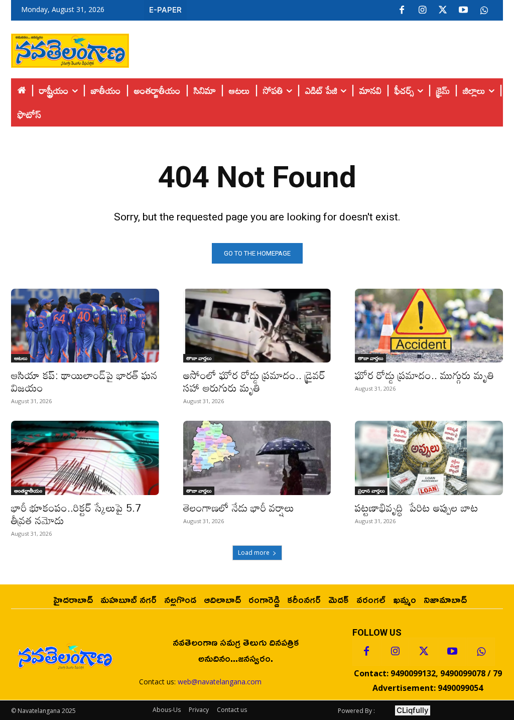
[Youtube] (463, 11)
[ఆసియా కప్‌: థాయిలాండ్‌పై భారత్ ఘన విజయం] (85, 326)
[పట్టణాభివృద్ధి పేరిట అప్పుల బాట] (429, 458)
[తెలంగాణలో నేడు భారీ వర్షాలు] (257, 458)
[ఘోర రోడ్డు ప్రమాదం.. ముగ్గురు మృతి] (429, 326)
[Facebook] (402, 11)
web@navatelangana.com (220, 681)
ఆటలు (20, 358)
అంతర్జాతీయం (28, 490)
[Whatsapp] (481, 652)
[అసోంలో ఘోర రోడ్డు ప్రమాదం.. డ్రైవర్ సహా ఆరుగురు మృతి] (257, 326)
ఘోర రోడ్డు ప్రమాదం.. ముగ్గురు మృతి (424, 375)
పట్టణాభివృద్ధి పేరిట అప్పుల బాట (416, 507)
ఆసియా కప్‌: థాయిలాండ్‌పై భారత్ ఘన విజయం (84, 381)
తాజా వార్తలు (198, 358)
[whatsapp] (484, 11)
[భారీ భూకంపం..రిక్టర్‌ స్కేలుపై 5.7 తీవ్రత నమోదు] (85, 458)
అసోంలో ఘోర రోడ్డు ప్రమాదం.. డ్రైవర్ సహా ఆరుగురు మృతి (254, 381)
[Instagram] (422, 11)
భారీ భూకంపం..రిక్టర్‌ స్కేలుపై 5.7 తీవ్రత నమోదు (76, 514)
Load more (254, 552)
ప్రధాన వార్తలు (371, 490)
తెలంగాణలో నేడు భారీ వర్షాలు (238, 507)
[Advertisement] (316, 48)
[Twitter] (443, 11)
